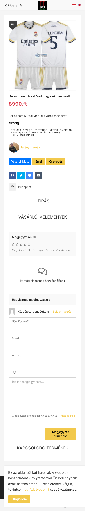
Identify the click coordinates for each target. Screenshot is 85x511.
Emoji (14, 372)
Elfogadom (19, 499)
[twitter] (21, 175)
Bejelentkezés (62, 311)
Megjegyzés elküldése (60, 434)
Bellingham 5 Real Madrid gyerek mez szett (39, 96)
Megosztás (14, 5)
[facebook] (12, 175)
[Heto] (42, 5)
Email (38, 161)
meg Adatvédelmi (35, 489)
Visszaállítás (67, 415)
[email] (38, 175)
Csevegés (55, 161)
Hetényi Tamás (30, 147)
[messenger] (29, 175)
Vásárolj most (20, 161)
